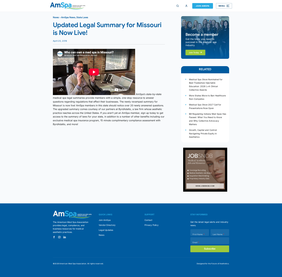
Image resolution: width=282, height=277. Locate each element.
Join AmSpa (202, 6)
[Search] (178, 6)
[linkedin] (64, 237)
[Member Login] (186, 6)
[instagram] (59, 237)
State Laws (82, 17)
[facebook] (54, 237)
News (56, 17)
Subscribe (209, 249)
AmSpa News (68, 17)
